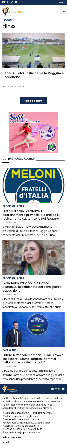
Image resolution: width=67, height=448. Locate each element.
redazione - (8, 86)
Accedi (61, 2)
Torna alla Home (33, 100)
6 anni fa (19, 86)
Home (7, 20)
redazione (10, 222)
